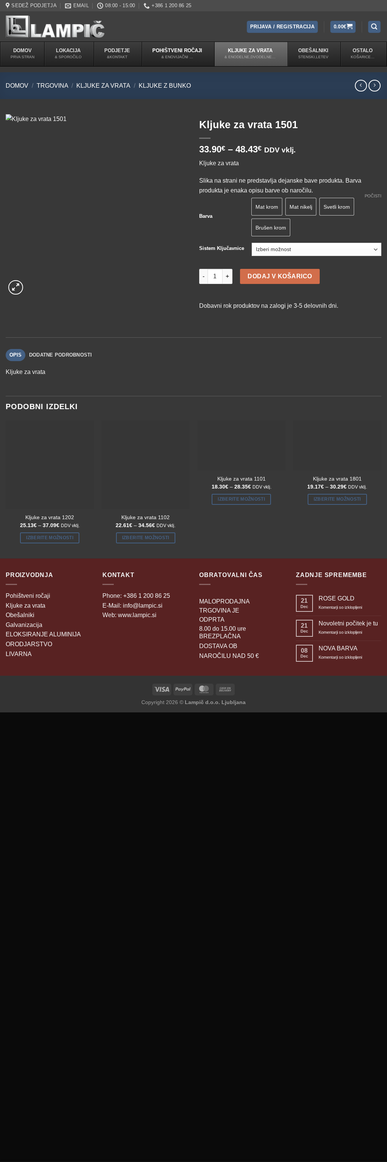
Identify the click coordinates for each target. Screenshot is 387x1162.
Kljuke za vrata (103, 85)
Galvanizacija (24, 625)
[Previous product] (374, 86)
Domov (17, 85)
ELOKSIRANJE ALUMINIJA (43, 634)
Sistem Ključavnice (221, 248)
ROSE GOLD (336, 598)
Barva (205, 216)
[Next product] (361, 86)
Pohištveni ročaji (28, 596)
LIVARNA (19, 654)
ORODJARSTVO (29, 644)
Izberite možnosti (49, 537)
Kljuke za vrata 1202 (49, 517)
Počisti (373, 196)
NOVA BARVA (338, 648)
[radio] (301, 206)
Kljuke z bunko (165, 85)
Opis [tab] (15, 355)
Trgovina (52, 85)
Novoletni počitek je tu (348, 623)
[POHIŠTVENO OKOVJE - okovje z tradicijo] (55, 26)
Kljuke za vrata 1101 (241, 479)
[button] (282, 27)
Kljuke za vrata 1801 (337, 479)
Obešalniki (20, 615)
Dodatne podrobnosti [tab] (60, 355)
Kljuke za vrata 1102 (145, 517)
